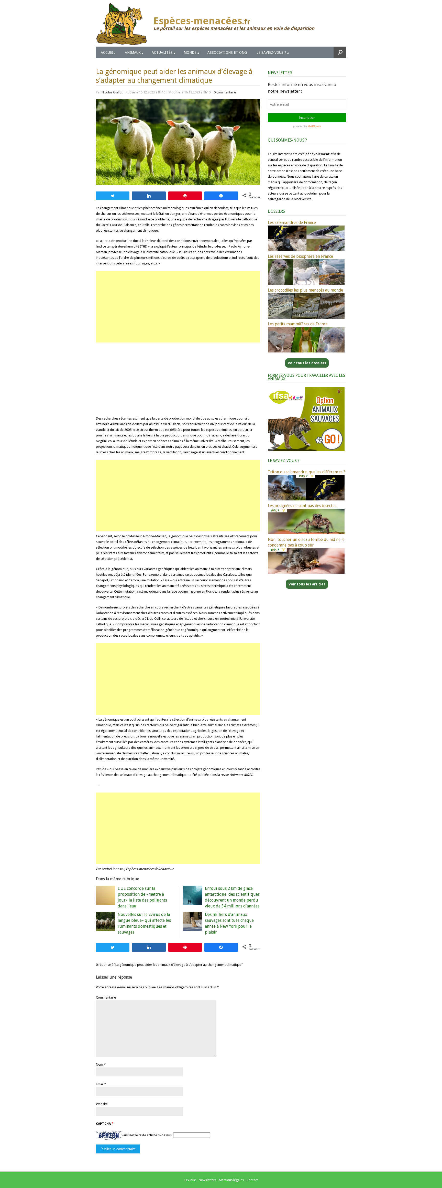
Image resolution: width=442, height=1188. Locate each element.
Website (102, 1104)
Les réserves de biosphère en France (300, 256)
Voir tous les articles (307, 584)
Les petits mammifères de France (298, 324)
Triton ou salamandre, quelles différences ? (306, 471)
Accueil (108, 52)
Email (100, 1084)
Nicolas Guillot (112, 92)
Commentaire (106, 997)
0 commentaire (225, 92)
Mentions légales (231, 1180)
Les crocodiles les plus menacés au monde (305, 290)
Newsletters (207, 1180)
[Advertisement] (178, 307)
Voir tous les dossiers (307, 363)
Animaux (133, 52)
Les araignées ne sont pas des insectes (302, 505)
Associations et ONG (227, 52)
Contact (252, 1180)
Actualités (162, 52)
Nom (99, 1064)
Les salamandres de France (292, 222)
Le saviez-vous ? (271, 52)
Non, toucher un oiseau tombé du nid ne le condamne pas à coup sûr (306, 542)
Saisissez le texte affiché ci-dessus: (146, 1135)
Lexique (190, 1180)
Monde (190, 52)
